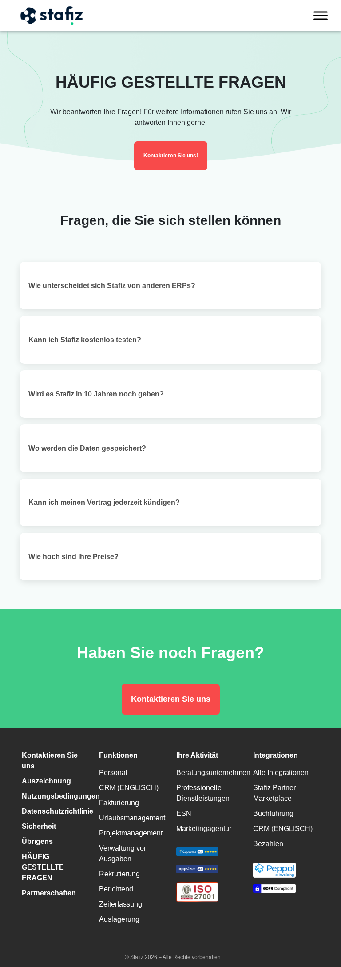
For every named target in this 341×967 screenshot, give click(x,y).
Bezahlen (268, 843)
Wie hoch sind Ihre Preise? (73, 556)
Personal (113, 772)
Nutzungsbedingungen (61, 796)
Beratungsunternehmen (213, 772)
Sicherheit (39, 826)
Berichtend (116, 889)
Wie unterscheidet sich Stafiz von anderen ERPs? (111, 285)
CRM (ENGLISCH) (129, 787)
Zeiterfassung (120, 904)
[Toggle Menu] (320, 15)
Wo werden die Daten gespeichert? (87, 448)
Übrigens (37, 841)
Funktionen (118, 755)
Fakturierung (119, 803)
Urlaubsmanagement (132, 818)
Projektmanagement (131, 833)
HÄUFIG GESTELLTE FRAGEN (43, 867)
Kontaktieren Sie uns (170, 699)
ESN (183, 813)
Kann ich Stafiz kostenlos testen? (84, 340)
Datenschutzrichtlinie (57, 811)
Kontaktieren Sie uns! (170, 155)
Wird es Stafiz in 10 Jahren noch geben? (96, 394)
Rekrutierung (119, 874)
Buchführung (273, 813)
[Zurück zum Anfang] (321, 922)
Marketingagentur (203, 828)
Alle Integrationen (281, 772)
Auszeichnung (46, 781)
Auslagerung (119, 919)
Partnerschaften (49, 893)
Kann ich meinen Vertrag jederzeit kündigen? (104, 502)
